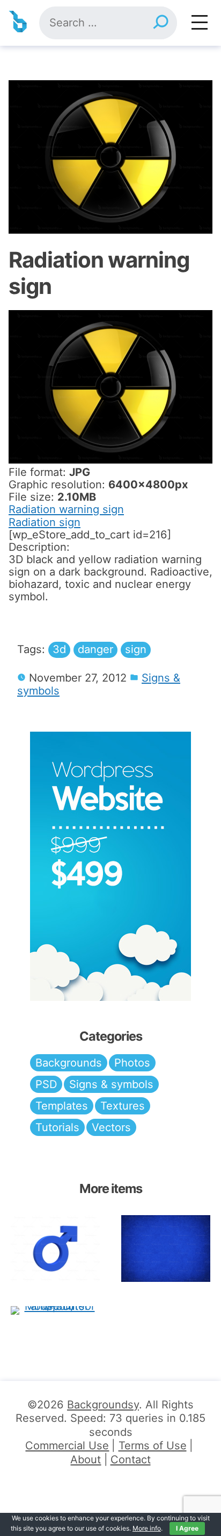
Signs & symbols (111, 1084)
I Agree (187, 1528)
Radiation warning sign (66, 509)
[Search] (160, 22)
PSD (46, 1084)
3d (59, 649)
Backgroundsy (103, 1404)
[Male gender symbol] (55, 1248)
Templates (61, 1105)
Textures (122, 1105)
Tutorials (57, 1127)
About (85, 1459)
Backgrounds (68, 1062)
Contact (130, 1459)
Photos (132, 1062)
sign (135, 649)
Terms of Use (153, 1445)
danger (95, 649)
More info (146, 1528)
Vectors (111, 1127)
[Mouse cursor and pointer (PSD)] (55, 1309)
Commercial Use (67, 1445)
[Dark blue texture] (165, 1248)
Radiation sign (44, 522)
